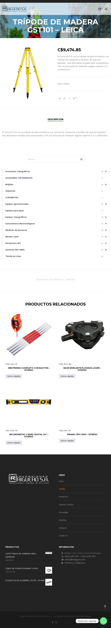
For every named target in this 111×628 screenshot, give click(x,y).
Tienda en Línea (54, 256)
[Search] (82, 159)
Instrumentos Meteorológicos (56, 223)
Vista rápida (13, 376)
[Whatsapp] (103, 621)
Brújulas (56, 184)
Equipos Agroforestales (56, 204)
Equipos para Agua (54, 210)
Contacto (63, 528)
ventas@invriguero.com (75, 559)
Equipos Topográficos (56, 217)
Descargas (63, 512)
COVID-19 (63, 535)
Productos (63, 496)
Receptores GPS (56, 243)
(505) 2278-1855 (88, 556)
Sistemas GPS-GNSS (56, 249)
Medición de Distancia (56, 230)
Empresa (63, 520)
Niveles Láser (56, 236)
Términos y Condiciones (74, 563)
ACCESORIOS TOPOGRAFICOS (54, 178)
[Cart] (100, 9)
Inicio (61, 481)
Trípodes (70, 280)
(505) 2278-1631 (72, 556)
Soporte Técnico (66, 504)
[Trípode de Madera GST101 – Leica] (60, 99)
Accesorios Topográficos (56, 171)
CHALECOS (54, 191)
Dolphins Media (83, 616)
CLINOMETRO (54, 197)
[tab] (55, 119)
